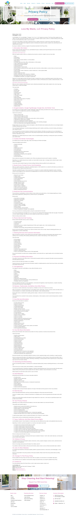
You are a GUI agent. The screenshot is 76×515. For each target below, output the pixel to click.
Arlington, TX (42, 495)
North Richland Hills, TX (44, 509)
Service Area (48, 3)
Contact (12, 497)
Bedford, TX (42, 497)
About (25, 3)
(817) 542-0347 (58, 498)
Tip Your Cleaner (14, 506)
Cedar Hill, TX (42, 498)
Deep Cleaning (27, 497)
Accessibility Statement (32, 514)
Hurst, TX (41, 506)
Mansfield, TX (42, 508)
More (52, 3)
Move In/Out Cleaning (28, 498)
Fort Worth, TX (42, 503)
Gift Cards (12, 501)
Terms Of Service (40, 514)
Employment (13, 503)
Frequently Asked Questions (16, 500)
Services (28, 3)
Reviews (43, 3)
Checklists (38, 3)
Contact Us (33, 3)
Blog (11, 495)
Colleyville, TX (42, 500)
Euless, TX (42, 501)
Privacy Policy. (24, 514)
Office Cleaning (27, 500)
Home (21, 3)
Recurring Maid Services (29, 495)
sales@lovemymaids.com (20, 468)
